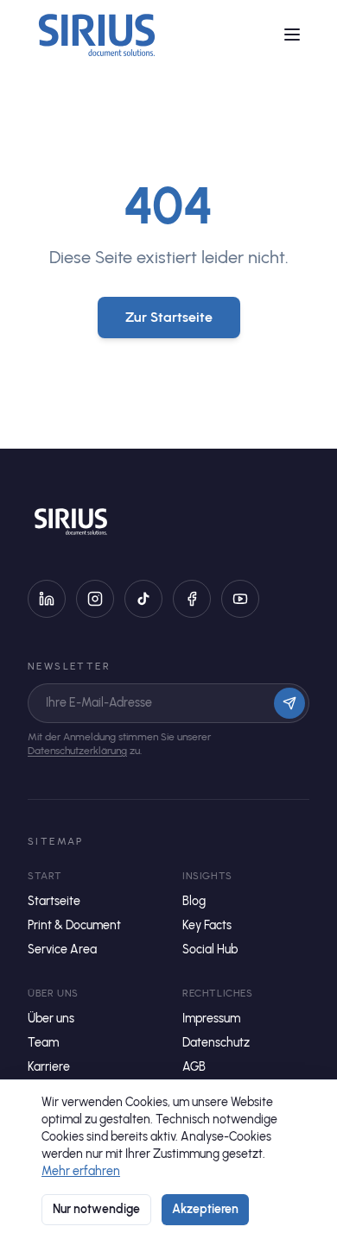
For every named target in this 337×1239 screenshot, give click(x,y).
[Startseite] (97, 34)
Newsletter (69, 666)
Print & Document (74, 925)
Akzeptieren (205, 1209)
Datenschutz (216, 1042)
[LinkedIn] (47, 599)
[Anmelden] (289, 703)
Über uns (51, 1018)
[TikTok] (143, 599)
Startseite (54, 901)
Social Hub (210, 949)
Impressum (211, 1018)
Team (43, 1042)
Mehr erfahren (80, 1171)
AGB (194, 1067)
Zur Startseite (169, 317)
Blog (194, 901)
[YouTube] (240, 599)
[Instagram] (95, 599)
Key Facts (207, 925)
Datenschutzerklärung (77, 751)
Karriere (49, 1067)
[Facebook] (192, 599)
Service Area (62, 949)
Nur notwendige (96, 1209)
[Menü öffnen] (292, 34)
